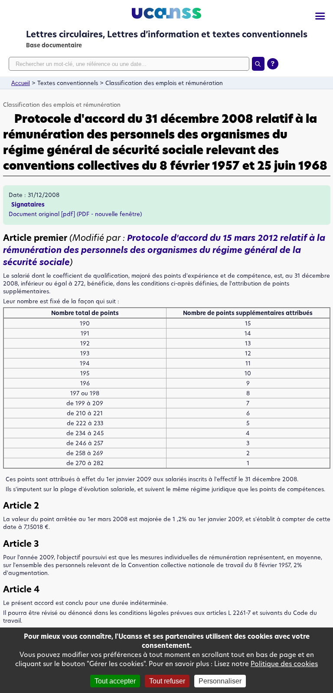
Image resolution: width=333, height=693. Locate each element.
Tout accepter (115, 681)
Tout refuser (167, 681)
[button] (164, 250)
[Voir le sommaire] (320, 16)
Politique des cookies (284, 663)
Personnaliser (220, 681)
